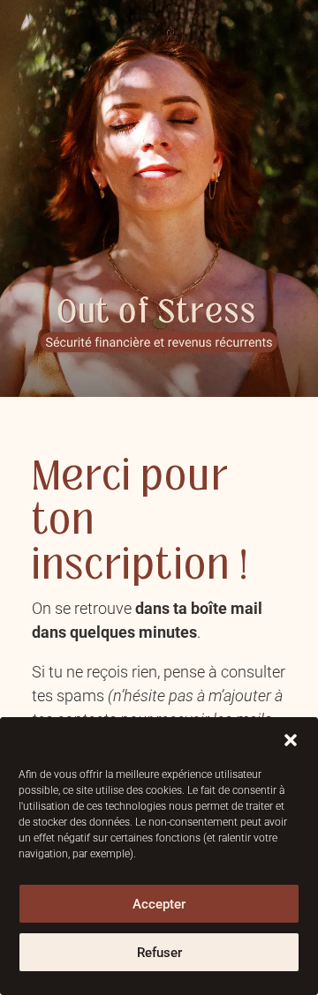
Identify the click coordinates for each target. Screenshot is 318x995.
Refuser (159, 953)
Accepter (159, 904)
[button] (290, 740)
